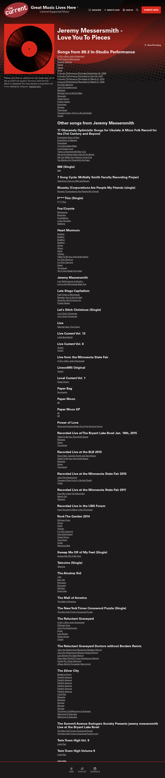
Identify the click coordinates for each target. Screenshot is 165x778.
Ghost (60, 65)
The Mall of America (66, 602)
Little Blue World (64, 337)
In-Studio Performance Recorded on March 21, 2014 (80, 79)
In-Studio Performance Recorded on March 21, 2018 (80, 82)
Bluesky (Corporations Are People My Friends (78, 192)
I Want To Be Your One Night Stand (72, 257)
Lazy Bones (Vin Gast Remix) (70, 656)
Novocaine (62, 392)
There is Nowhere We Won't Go (71, 152)
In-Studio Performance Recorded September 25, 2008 (81, 74)
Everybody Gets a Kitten (68, 138)
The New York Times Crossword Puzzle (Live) (77, 734)
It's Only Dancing (65, 85)
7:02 (59, 577)
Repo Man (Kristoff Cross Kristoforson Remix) (78, 659)
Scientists (61, 105)
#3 (58, 416)
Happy (60, 68)
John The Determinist (67, 88)
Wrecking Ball (63, 546)
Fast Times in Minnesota (68, 295)
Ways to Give (113, 10)
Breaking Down (64, 675)
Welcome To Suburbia (67, 714)
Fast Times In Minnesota (68, 59)
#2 (58, 413)
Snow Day (62, 591)
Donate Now (151, 10)
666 (59, 171)
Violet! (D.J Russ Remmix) (69, 661)
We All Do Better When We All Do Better (75, 155)
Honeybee (62, 143)
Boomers (61, 215)
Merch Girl (62, 497)
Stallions (61, 224)
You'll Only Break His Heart (69, 271)
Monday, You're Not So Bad (69, 93)
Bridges (60, 234)
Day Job (61, 580)
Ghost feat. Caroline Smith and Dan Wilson (76, 456)
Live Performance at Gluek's (70, 282)
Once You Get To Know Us (69, 300)
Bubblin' (61, 240)
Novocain (61, 96)
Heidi (59, 71)
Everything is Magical (67, 140)
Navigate (96, 10)
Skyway (60, 108)
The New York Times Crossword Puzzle (75, 612)
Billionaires (62, 213)
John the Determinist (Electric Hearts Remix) (77, 653)
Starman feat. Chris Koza (68, 327)
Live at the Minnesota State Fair (71, 284)
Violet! (60, 116)
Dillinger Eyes (63, 520)
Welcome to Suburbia (67, 717)
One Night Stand (64, 535)
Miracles (61, 91)
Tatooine (61, 499)
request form (35, 87)
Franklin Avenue (64, 62)
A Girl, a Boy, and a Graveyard (70, 57)
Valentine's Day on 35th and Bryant (73, 181)
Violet (60, 483)
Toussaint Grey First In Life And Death (74, 481)
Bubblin (60, 237)
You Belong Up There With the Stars (73, 160)
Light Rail (61, 695)
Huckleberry (62, 218)
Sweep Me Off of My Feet (69, 556)
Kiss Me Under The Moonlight (71, 494)
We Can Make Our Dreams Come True (74, 158)
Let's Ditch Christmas (67, 314)
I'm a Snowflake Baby (67, 146)
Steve (60, 265)
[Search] (137, 10)
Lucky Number (64, 221)
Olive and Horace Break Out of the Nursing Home (79, 427)
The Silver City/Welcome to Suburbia (74, 712)
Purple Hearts (63, 102)
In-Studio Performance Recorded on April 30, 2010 (80, 76)
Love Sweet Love (65, 149)
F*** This (61, 202)
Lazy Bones (62, 634)
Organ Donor (63, 99)
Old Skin (61, 588)
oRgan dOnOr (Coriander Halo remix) (74, 664)
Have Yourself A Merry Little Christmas (75, 510)
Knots (60, 631)
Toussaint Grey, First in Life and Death (74, 113)
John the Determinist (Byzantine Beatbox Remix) (79, 650)
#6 (58, 403)
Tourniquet (62, 110)
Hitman (60, 254)
